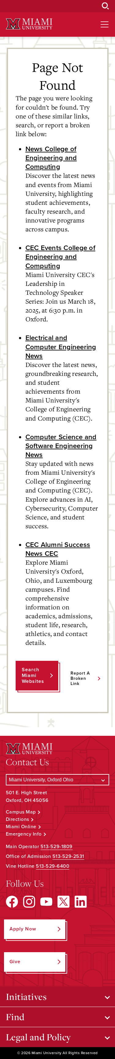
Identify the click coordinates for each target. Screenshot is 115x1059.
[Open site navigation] (104, 24)
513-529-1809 (56, 847)
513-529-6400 (52, 866)
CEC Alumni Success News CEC (57, 549)
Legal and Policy (38, 1037)
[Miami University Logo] (29, 24)
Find (15, 1017)
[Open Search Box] (105, 6)
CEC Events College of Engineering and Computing (60, 257)
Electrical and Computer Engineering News (60, 347)
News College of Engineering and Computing (51, 158)
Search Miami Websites (33, 675)
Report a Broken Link (80, 678)
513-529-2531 (68, 856)
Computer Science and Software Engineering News (61, 446)
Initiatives (26, 996)
